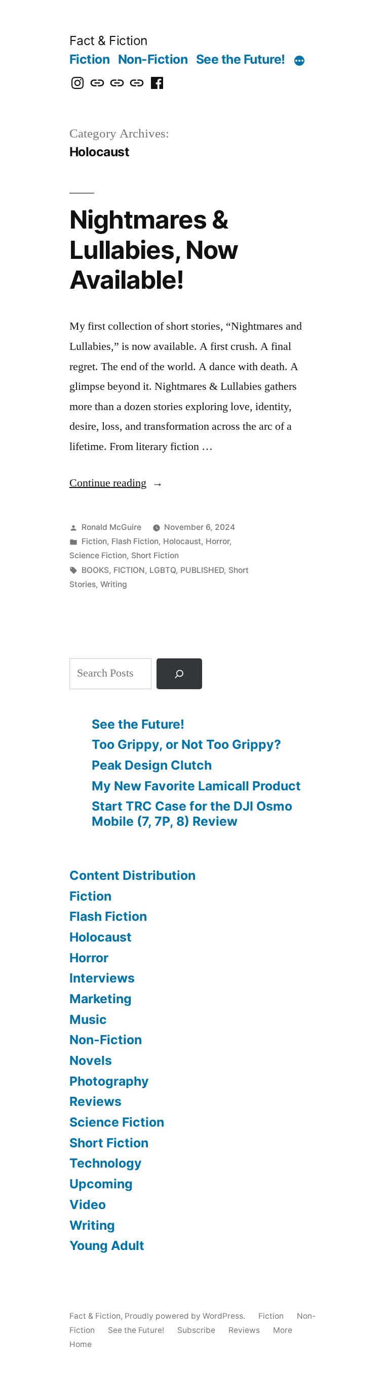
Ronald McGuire (111, 527)
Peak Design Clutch (152, 765)
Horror (217, 541)
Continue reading (116, 483)
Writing (113, 584)
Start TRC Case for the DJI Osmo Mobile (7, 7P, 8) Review (192, 813)
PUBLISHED (202, 570)
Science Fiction (98, 555)
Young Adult (106, 1245)
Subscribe (196, 1330)
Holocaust (182, 541)
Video (87, 1204)
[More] (299, 61)
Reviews (95, 1101)
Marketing (100, 998)
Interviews (102, 978)
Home (80, 1344)
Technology (105, 1163)
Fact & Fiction (108, 40)
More (282, 1330)
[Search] (179, 673)
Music (88, 1019)
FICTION (129, 570)
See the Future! (240, 59)
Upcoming (101, 1183)
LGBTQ (162, 570)
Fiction (89, 59)
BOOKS (95, 570)
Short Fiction (155, 555)
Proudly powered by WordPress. (186, 1316)
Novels (90, 1060)
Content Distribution (132, 875)
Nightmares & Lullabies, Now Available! (153, 249)
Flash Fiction (135, 541)
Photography (109, 1081)
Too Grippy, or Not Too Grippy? (186, 744)
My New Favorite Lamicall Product (196, 785)
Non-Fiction (153, 59)
